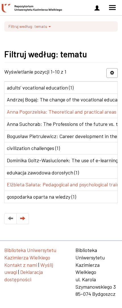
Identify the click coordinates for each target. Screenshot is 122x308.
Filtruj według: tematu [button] (28, 26)
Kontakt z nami (20, 265)
